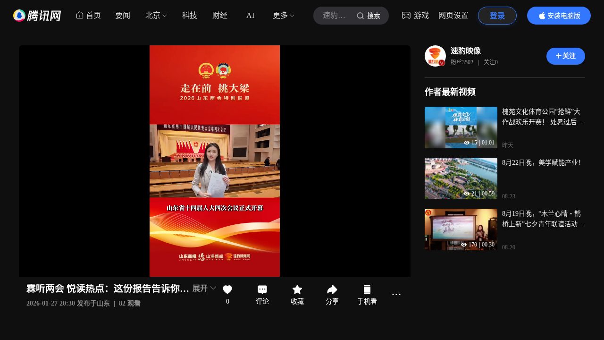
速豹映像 (466, 51)
